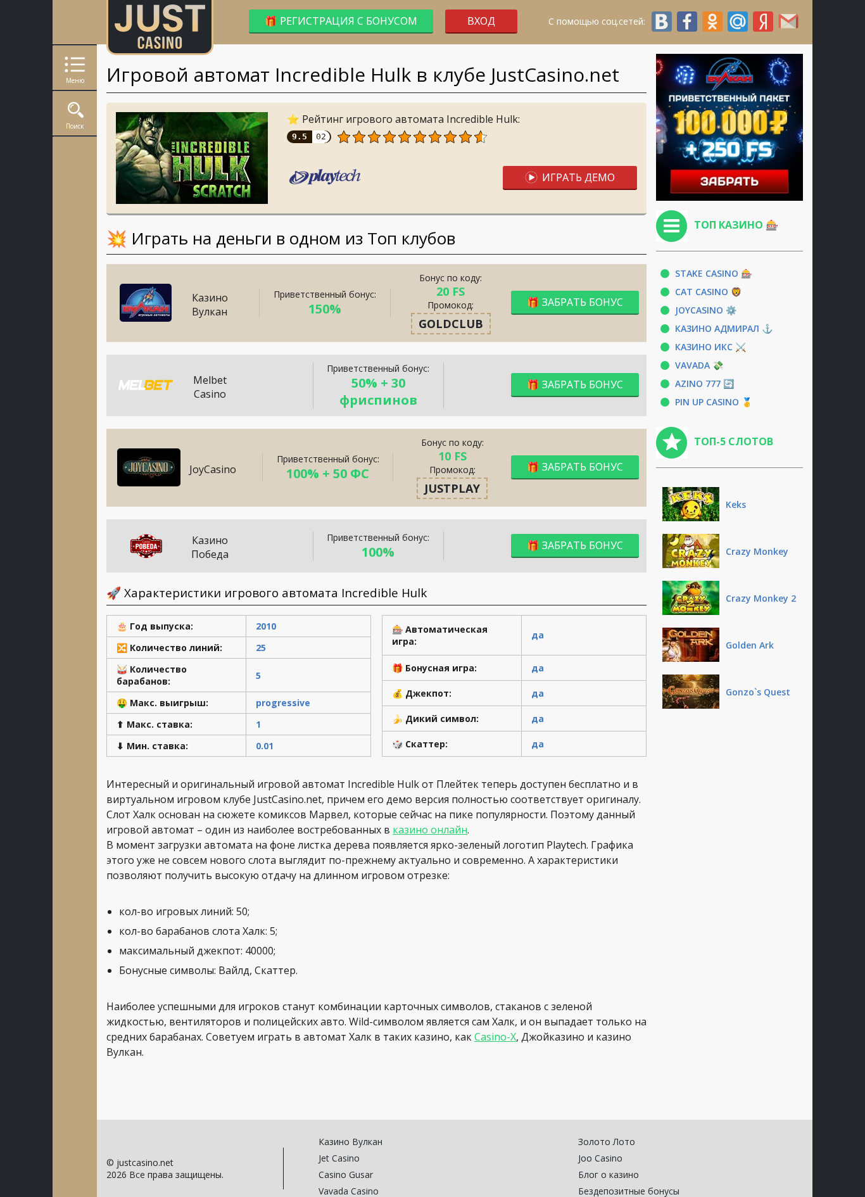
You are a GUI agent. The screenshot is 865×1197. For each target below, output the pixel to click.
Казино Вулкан (350, 1142)
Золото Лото (606, 1142)
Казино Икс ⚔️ (710, 347)
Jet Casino (339, 1158)
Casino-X (495, 1037)
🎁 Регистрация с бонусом (341, 21)
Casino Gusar (346, 1174)
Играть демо (578, 177)
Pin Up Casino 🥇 (713, 402)
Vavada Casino (349, 1191)
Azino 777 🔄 (704, 383)
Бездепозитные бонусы (628, 1191)
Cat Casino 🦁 (708, 292)
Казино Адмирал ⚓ (724, 328)
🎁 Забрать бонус (575, 302)
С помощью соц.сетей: (599, 21)
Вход (481, 21)
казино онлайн (430, 830)
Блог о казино (608, 1174)
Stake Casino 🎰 (713, 273)
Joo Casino (600, 1158)
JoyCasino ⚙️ (705, 310)
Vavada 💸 (699, 365)
